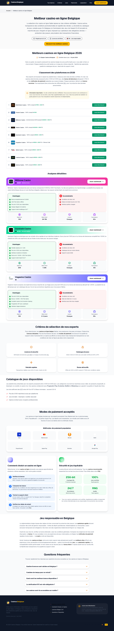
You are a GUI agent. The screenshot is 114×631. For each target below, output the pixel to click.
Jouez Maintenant (99, 105)
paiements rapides (84, 542)
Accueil (8, 10)
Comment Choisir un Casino (59, 607)
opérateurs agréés (83, 523)
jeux (73, 542)
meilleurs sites (80, 540)
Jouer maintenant (101, 3)
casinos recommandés (95, 469)
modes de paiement (65, 333)
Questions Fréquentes (58, 612)
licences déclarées (32, 333)
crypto (38, 536)
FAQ (91, 3)
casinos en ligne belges (46, 331)
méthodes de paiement (38, 81)
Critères (59, 3)
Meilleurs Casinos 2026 (58, 604)
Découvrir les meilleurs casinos (57, 44)
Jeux (66, 3)
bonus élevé (67, 544)
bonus (30, 534)
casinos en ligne (37, 540)
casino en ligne (24, 469)
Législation (83, 3)
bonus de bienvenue (70, 79)
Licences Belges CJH (57, 609)
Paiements (74, 3)
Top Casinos (50, 3)
